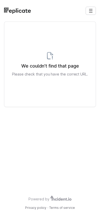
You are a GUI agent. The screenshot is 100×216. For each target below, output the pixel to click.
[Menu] (91, 11)
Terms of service (62, 208)
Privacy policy (35, 208)
